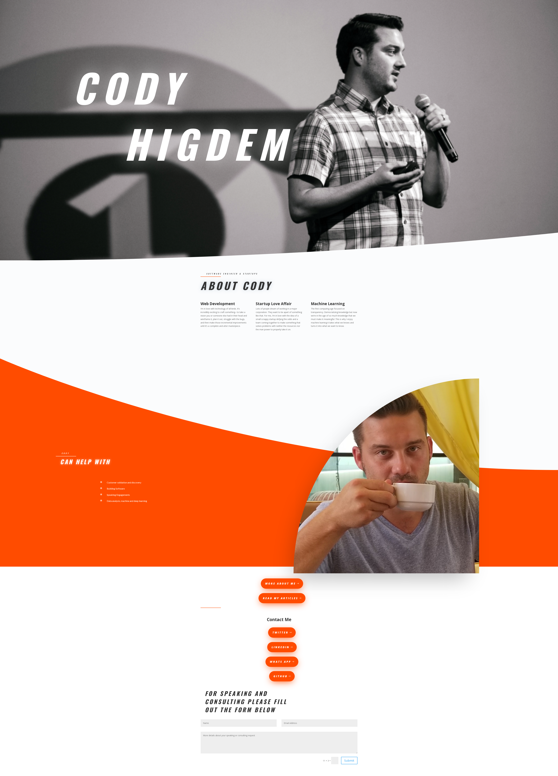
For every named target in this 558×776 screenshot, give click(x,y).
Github (280, 676)
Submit (349, 760)
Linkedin (280, 647)
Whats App (280, 661)
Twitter (280, 632)
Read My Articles (280, 598)
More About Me (280, 583)
